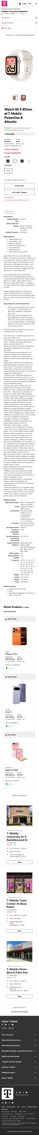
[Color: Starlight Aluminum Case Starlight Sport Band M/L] (29, 161)
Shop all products (19, 795)
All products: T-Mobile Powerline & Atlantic (20, 35)
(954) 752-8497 (15, 851)
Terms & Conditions (11, 149)
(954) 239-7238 (15, 984)
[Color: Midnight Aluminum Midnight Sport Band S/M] (22, 161)
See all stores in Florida (19, 1012)
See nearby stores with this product (16, 200)
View (19, 862)
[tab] (9, 211)
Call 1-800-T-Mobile (19, 192)
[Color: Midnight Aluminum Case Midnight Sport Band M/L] (7, 161)
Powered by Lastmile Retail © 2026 (19, 1131)
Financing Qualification (12, 153)
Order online (19, 186)
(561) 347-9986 (15, 918)
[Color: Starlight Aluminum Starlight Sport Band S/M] (15, 161)
